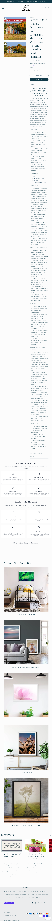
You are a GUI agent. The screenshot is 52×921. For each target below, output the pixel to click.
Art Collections (19, 891)
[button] (3, 8)
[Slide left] (22, 883)
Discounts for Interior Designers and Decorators (15, 894)
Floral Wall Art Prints (25, 720)
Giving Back (38, 897)
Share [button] (32, 84)
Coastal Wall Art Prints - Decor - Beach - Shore (25, 667)
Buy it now (39, 79)
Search (5, 891)
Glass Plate (35, 180)
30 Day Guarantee (26, 897)
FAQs (33, 897)
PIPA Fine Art (8, 920)
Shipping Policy (17, 897)
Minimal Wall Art (25, 772)
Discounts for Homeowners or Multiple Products (35, 891)
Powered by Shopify (15, 920)
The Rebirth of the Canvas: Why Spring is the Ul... (35, 856)
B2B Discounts (31, 894)
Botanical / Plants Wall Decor (25, 614)
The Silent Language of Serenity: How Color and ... (12, 856)
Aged (33, 176)
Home (9, 891)
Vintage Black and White (39, 182)
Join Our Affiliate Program (42, 894)
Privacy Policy (9, 897)
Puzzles (44, 897)
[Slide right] (29, 883)
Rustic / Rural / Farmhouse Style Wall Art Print (25, 825)
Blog (14, 891)
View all (49, 835)
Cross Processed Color (38, 178)
